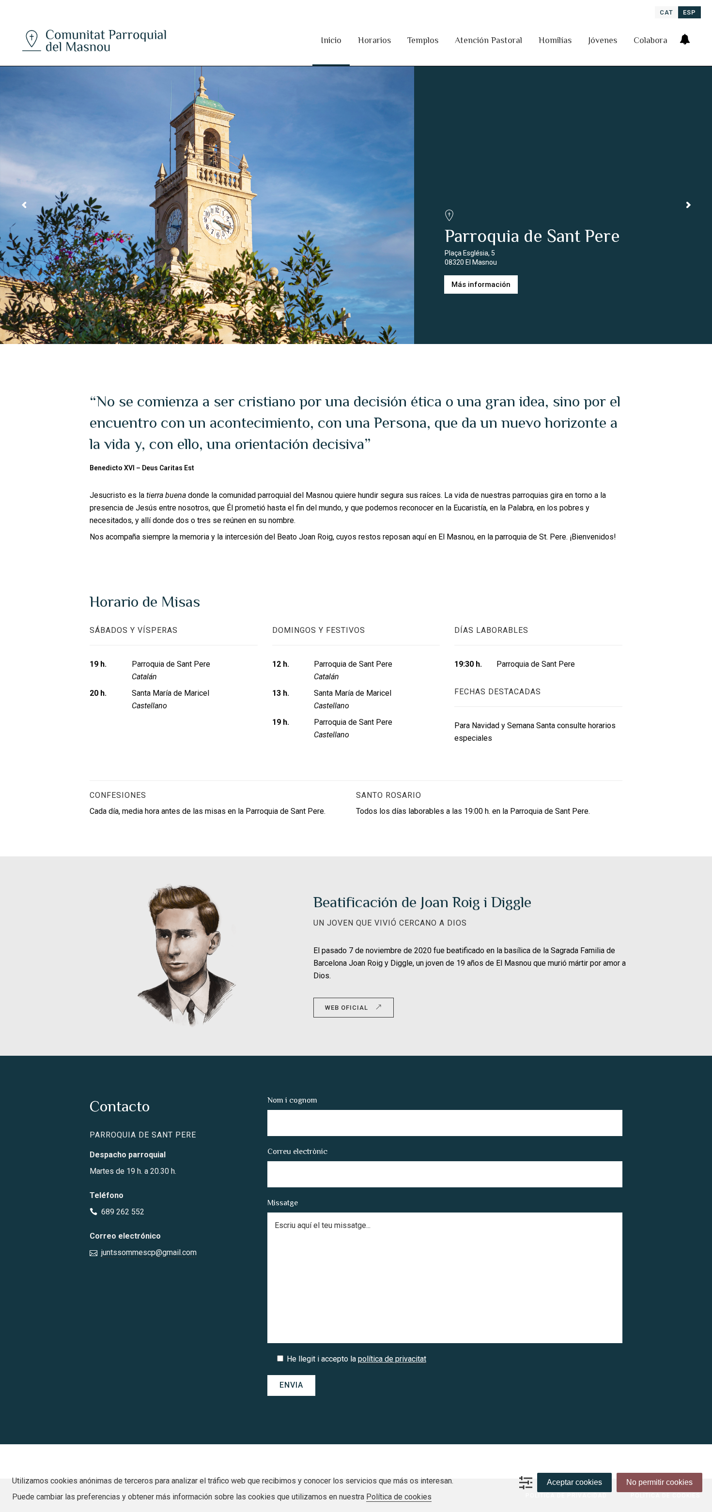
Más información (481, 284)
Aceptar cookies (574, 1482)
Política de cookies (399, 1496)
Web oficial (346, 1007)
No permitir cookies (659, 1482)
